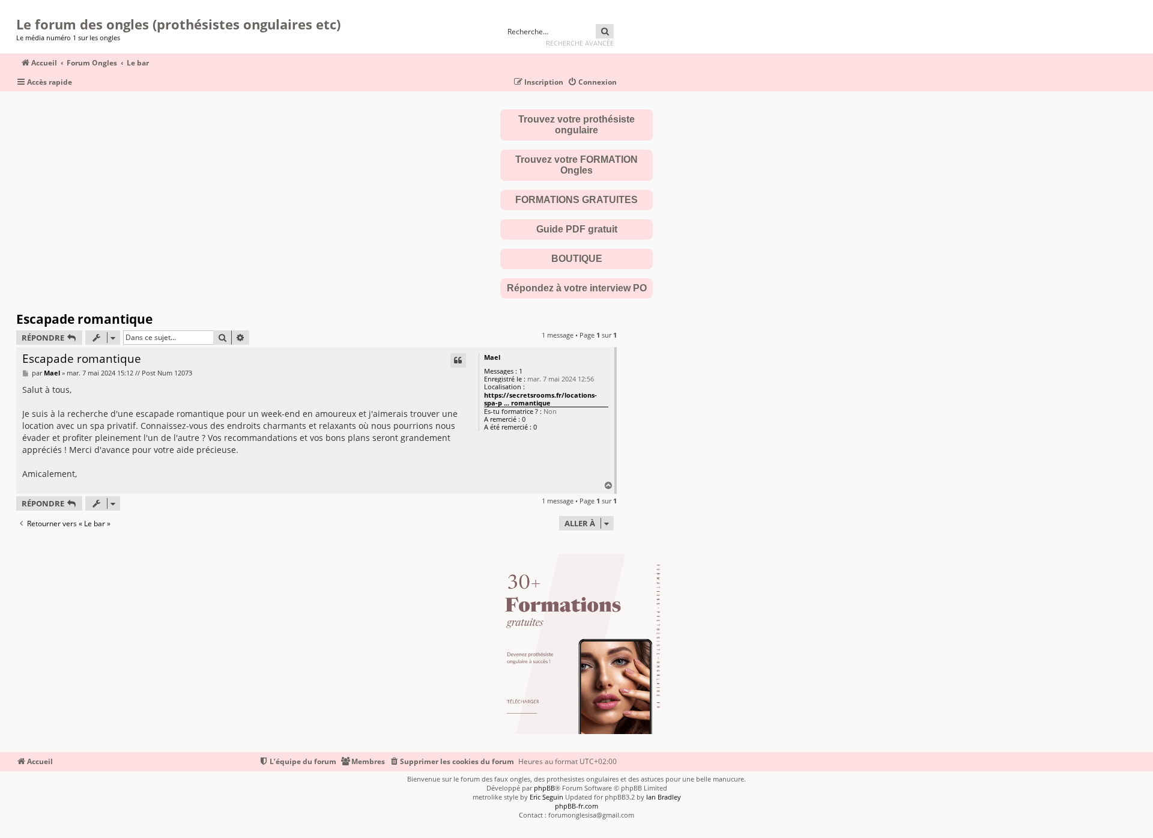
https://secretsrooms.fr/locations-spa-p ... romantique (540, 399)
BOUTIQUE (576, 259)
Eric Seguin (546, 796)
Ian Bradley (663, 796)
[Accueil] (20, 9)
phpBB (544, 787)
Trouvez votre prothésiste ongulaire (576, 124)
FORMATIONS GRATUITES (576, 200)
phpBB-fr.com (576, 805)
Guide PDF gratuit (576, 229)
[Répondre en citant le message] (458, 360)
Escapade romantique (84, 319)
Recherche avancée (580, 42)
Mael (492, 357)
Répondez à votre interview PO (577, 288)
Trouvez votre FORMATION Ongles (576, 164)
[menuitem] (592, 82)
